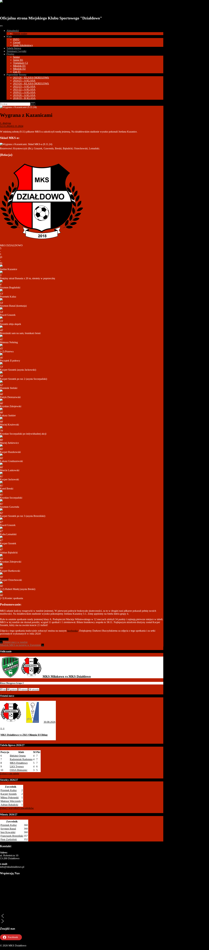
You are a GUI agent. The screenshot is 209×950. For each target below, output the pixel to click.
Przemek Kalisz (8, 790)
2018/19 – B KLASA (24, 98)
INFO (16, 39)
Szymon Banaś (8, 828)
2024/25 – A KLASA (24, 80)
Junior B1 (18, 60)
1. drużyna (5, 123)
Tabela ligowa (14, 48)
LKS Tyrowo (17, 766)
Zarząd (16, 42)
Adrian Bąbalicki (9, 804)
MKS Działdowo (18, 9)
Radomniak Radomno (21, 759)
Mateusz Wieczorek (10, 801)
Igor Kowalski (7, 832)
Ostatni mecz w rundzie (14, 642)
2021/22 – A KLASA (24, 89)
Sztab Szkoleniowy (23, 45)
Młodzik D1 (19, 65)
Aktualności (13, 30)
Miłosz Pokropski (9, 797)
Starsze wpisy (20, 33)
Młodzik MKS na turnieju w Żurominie (22, 645)
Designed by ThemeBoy (12, 948)
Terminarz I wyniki (16, 51)
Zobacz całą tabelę (9, 773)
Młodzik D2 (19, 68)
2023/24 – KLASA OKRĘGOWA (31, 83)
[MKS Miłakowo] (10, 676)
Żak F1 (17, 71)
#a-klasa (4, 639)
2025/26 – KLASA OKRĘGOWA (31, 77)
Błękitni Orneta (18, 755)
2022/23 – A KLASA (24, 86)
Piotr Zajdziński (8, 839)
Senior (16, 57)
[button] (81, 916)
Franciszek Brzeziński (11, 835)
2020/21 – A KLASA (24, 92)
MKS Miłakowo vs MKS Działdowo (67, 676)
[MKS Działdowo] (31, 676)
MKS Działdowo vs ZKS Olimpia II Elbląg (24, 734)
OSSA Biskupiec (18, 770)
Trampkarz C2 (20, 63)
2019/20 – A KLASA (24, 95)
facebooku (72, 630)
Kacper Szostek (8, 794)
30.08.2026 (49, 722)
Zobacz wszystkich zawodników (17, 808)
